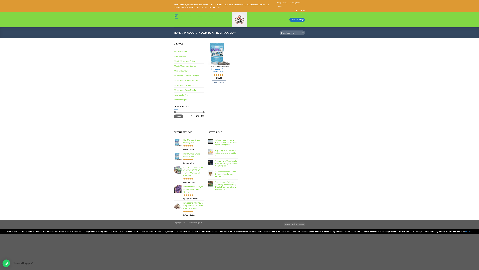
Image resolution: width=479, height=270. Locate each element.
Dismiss (468, 231)
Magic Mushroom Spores (185, 66)
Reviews (199, 17)
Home (182, 17)
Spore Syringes (180, 99)
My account (209, 23)
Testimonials (196, 20)
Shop (190, 17)
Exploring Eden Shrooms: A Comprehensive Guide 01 (225, 152)
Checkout (210, 17)
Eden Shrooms (180, 56)
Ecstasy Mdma (180, 51)
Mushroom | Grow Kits (184, 85)
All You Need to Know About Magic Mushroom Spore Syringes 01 (226, 142)
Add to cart (219, 82)
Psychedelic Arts (181, 95)
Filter (178, 116)
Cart (185, 20)
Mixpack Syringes (181, 71)
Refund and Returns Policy (188, 23)
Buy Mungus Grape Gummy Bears (219, 70)
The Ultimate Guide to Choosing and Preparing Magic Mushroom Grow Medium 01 (225, 185)
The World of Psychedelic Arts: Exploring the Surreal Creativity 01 (226, 163)
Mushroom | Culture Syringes (186, 75)
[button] (6, 263)
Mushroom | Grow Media (185, 90)
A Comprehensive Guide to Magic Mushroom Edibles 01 (225, 174)
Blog (178, 20)
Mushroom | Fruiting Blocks (186, 80)
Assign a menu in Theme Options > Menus (289, 5)
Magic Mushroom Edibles (185, 61)
